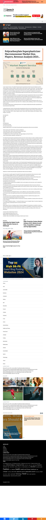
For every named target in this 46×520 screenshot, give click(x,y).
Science (4, 347)
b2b (31, 465)
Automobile (5, 289)
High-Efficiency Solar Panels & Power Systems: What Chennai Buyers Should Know (15, 40)
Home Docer (5, 331)
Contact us (5, 450)
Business (4, 292)
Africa (4, 283)
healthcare (33, 469)
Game (4, 321)
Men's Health (14, 471)
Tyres (28, 474)
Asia (4, 286)
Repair (41, 471)
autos (30, 465)
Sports (4, 354)
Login (4, 446)
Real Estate (5, 341)
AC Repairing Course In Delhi (25, 463)
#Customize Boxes (22, 28)
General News (5, 325)
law (37, 469)
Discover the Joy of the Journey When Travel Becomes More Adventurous (15, 34)
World (4, 363)
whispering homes (6, 475)
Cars (8, 466)
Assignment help (20, 465)
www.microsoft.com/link (16, 475)
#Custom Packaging (14, 27)
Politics (4, 338)
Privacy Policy (5, 451)
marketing (9, 471)
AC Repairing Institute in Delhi (35, 463)
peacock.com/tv (21, 471)
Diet (3, 302)
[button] (40, 413)
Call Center (5, 466)
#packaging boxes (28, 27)
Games (13, 469)
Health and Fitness (6, 328)
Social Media (5, 350)
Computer (5, 296)
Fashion (4, 312)
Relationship (5, 344)
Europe (4, 309)
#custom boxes (6, 27)
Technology (5, 357)
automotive (26, 465)
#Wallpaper (34, 27)
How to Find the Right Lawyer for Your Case (36, 1)
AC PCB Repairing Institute (16, 463)
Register (4, 447)
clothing (16, 466)
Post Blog (5, 448)
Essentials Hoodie (39, 466)
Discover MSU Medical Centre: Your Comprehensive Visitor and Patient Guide (16, 2)
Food (4, 318)
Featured (4, 315)
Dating (4, 299)
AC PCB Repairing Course (7, 463)
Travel (4, 360)
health (17, 469)
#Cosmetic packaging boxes (13, 28)
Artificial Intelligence (10, 465)
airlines (4, 465)
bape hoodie (35, 465)
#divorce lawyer (21, 27)
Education (5, 305)
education (33, 466)
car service (12, 466)
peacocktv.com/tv (30, 471)
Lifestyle (4, 334)
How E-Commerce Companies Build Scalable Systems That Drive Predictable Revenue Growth (33, 33)
